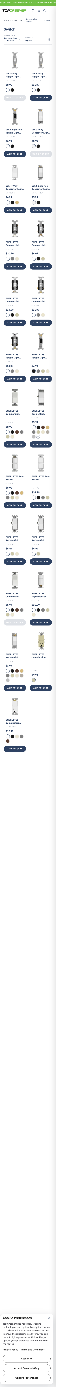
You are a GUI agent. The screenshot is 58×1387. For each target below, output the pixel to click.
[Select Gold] (17, 202)
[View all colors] (38, 437)
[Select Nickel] (47, 432)
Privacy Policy (10, 1349)
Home (6, 20)
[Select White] (8, 90)
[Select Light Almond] (17, 259)
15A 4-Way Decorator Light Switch (14, 188)
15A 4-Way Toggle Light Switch (38, 76)
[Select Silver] (34, 437)
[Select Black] (12, 90)
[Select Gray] (12, 259)
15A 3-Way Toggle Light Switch (12, 76)
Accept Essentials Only (26, 1368)
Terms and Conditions (33, 1349)
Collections (17, 20)
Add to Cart (40, 98)
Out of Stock (14, 98)
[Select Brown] (17, 432)
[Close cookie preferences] (48, 1318)
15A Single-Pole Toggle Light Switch (14, 132)
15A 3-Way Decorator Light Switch (40, 132)
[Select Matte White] (34, 146)
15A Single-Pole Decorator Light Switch (40, 188)
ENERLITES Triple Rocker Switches (39, 596)
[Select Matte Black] (38, 146)
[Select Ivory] (43, 259)
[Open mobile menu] (50, 10)
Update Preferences (26, 1377)
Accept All (26, 1358)
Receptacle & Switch (32, 20)
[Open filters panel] (49, 39)
